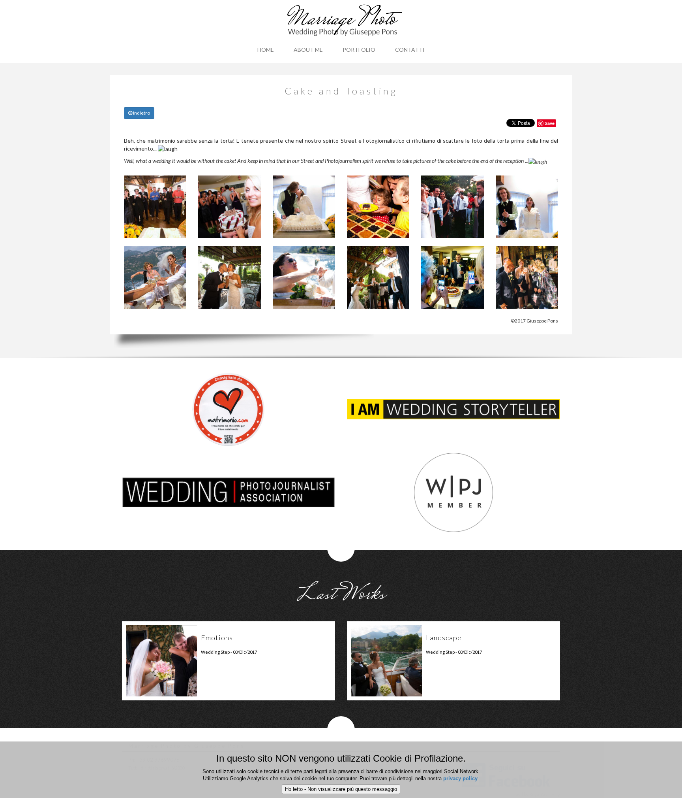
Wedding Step (215, 652)
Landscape (444, 637)
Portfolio (359, 49)
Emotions (217, 637)
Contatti (410, 49)
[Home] (341, 21)
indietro (141, 113)
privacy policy (460, 778)
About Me (308, 49)
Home (265, 49)
